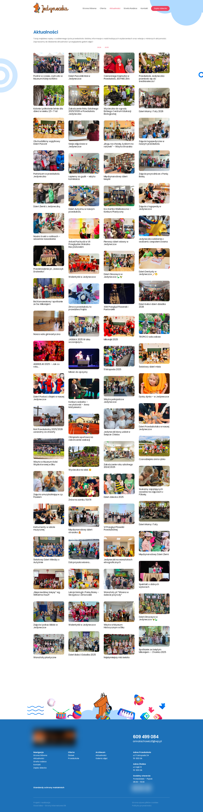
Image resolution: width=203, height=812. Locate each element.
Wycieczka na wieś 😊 (79, 469)
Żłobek (71, 755)
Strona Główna (89, 8)
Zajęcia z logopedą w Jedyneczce (150, 208)
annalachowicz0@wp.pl (147, 741)
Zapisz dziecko (160, 8)
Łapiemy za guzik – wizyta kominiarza (81, 178)
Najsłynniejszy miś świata (116, 657)
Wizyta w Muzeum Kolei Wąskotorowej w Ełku (45, 463)
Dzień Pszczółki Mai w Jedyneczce (79, 77)
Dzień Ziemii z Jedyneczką (46, 206)
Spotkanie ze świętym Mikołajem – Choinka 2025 (152, 651)
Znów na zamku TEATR (79, 499)
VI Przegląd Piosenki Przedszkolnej (114, 528)
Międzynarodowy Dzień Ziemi (154, 554)
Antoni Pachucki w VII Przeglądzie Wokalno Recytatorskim (79, 244)
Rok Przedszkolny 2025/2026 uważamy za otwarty (48, 430)
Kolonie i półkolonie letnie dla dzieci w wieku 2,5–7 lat (48, 110)
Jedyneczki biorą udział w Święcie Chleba (117, 433)
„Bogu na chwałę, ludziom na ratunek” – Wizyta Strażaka (118, 145)
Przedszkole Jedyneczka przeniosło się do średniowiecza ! (151, 78)
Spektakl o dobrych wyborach (149, 585)
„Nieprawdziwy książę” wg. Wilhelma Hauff (46, 593)
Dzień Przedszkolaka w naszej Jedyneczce (154, 428)
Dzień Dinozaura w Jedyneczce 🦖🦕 (148, 618)
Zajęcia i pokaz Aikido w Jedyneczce (45, 626)
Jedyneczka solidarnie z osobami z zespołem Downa (153, 240)
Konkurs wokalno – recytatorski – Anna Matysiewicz (78, 404)
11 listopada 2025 (112, 369)
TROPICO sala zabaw (150, 336)
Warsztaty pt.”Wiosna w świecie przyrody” (116, 593)
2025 (107, 47)
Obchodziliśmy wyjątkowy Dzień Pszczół (46, 142)
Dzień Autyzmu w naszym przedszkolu (81, 210)
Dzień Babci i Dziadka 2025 (82, 654)
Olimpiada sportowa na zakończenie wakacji (80, 438)
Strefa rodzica (39, 761)
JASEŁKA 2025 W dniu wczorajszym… (79, 341)
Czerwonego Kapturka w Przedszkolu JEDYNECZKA (117, 77)
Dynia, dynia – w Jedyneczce (154, 396)
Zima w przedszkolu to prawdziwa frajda (79, 308)
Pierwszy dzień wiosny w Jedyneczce (116, 243)
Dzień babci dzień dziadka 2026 (152, 305)
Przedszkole (73, 758)
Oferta (103, 8)
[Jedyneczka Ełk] (51, 12)
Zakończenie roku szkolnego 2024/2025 (118, 466)
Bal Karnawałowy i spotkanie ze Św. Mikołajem (48, 303)
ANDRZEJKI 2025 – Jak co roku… (46, 365)
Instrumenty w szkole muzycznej (44, 528)
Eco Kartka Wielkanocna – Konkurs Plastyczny (117, 210)
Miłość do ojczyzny (78, 372)
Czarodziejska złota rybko (152, 459)
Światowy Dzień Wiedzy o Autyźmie (46, 561)
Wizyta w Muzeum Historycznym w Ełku (114, 626)
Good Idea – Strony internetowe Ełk (49, 805)
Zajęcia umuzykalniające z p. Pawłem (48, 496)
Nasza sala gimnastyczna (46, 334)
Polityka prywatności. (142, 805)
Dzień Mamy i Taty (148, 524)
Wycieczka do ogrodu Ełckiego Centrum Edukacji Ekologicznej (117, 111)
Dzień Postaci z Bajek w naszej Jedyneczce (48, 398)
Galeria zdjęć (102, 758)
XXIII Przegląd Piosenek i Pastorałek (116, 308)
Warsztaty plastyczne (44, 657)
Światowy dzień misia (150, 366)
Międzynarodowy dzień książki (116, 178)
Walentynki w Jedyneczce (82, 276)
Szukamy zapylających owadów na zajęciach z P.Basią (151, 492)
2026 (99, 47)
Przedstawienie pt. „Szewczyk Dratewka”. (48, 270)
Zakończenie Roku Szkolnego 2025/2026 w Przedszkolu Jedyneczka (83, 111)
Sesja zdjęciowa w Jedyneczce (77, 145)
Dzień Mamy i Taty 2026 (151, 111)
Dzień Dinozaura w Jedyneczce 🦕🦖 (113, 275)
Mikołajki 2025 (111, 339)
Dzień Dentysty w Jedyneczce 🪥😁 (148, 273)
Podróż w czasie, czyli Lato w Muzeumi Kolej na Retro (48, 77)
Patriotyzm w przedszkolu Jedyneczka (46, 175)
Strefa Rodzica (130, 8)
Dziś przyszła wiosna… (79, 562)
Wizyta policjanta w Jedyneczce (114, 401)
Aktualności (115, 8)
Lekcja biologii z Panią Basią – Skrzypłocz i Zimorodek (83, 593)
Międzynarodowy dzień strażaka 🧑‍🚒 (80, 531)
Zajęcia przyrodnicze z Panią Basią (153, 175)
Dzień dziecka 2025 (114, 497)
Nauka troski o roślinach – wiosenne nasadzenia (46, 238)
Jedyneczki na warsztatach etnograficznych (118, 561)
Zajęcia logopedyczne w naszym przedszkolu (151, 142)
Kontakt (144, 8)
